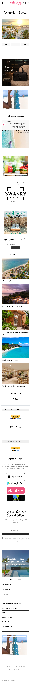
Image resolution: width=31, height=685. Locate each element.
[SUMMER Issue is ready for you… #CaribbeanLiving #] (15, 144)
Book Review (6, 599)
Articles (5, 594)
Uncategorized (7, 626)
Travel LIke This (7, 617)
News (3, 612)
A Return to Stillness (9, 281)
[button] (10, 579)
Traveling (5, 622)
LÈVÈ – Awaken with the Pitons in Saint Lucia (15, 333)
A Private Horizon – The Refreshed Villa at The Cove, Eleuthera (15, 561)
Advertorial (6, 590)
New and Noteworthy (9, 608)
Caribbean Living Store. (15, 103)
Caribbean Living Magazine (11, 603)
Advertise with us (16, 228)
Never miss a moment (15, 168)
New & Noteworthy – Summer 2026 (13, 386)
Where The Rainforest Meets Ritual (13, 307)
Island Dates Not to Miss (10, 360)
